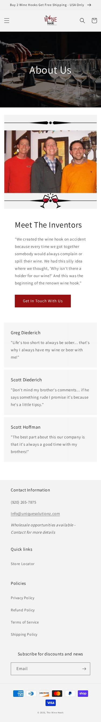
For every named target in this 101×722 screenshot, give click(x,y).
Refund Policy (23, 610)
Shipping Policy (24, 634)
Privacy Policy (22, 597)
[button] (7, 21)
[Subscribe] (84, 668)
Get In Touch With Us (43, 300)
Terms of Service (25, 622)
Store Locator (23, 563)
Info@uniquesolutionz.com (35, 513)
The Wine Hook (55, 712)
